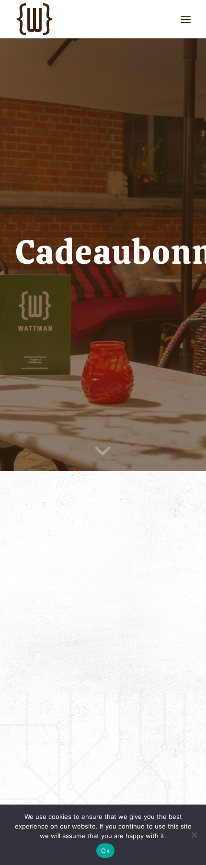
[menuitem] (186, 19)
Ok (105, 850)
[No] (194, 835)
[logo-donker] (85, 19)
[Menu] (186, 19)
